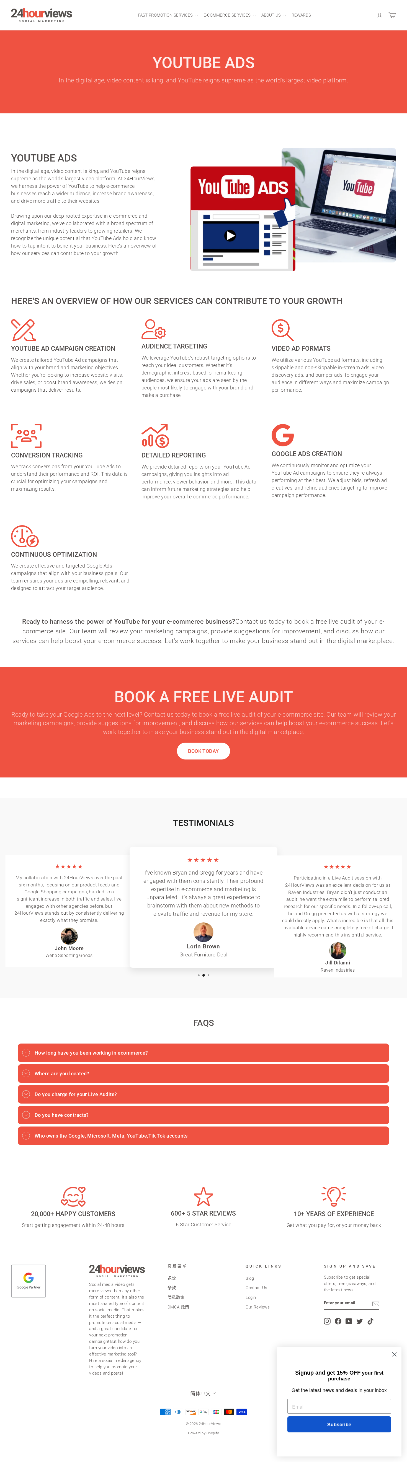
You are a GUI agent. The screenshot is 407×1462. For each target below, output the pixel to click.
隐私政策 (176, 1297)
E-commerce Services (228, 15)
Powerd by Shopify (203, 1433)
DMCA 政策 (178, 1307)
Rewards (301, 15)
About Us (271, 15)
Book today (203, 751)
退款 (172, 1278)
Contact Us (256, 1287)
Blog (250, 1278)
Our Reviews (258, 1307)
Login (251, 1297)
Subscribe (339, 1424)
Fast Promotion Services (166, 15)
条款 (172, 1287)
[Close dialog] (394, 1354)
